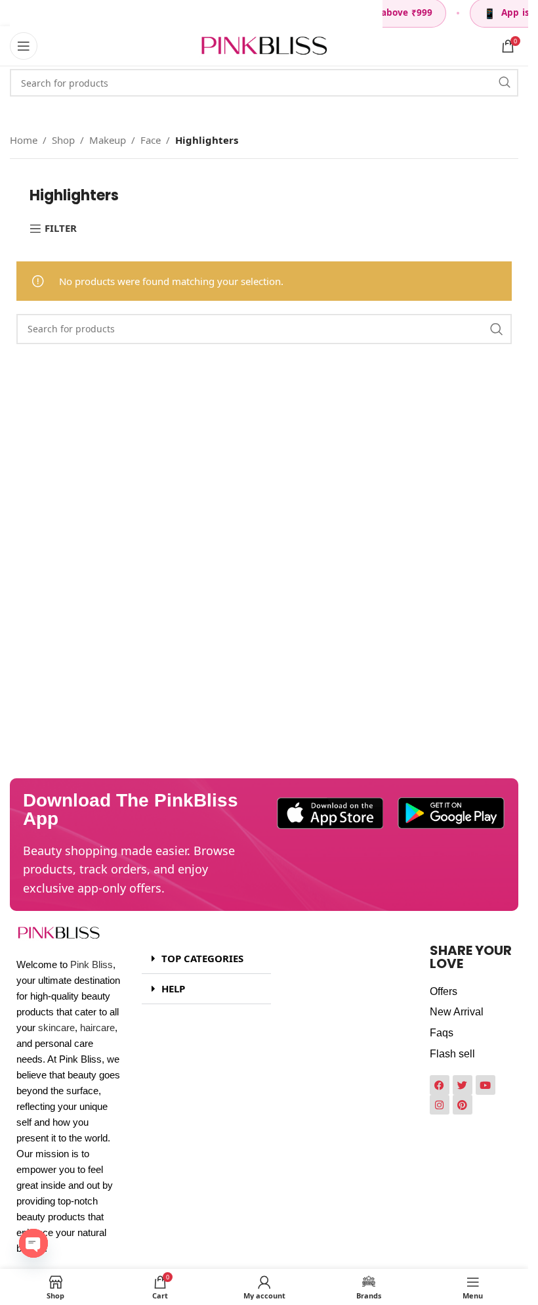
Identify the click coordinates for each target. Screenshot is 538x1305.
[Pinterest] (462, 1105)
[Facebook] (439, 1085)
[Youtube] (485, 1085)
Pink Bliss (91, 964)
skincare (56, 1027)
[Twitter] (462, 1085)
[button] (206, 959)
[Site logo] (264, 44)
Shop (63, 139)
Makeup (107, 139)
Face (150, 139)
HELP (173, 988)
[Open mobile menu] (23, 46)
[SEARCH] (504, 83)
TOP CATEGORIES (202, 958)
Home (23, 139)
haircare (97, 1027)
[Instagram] (439, 1105)
